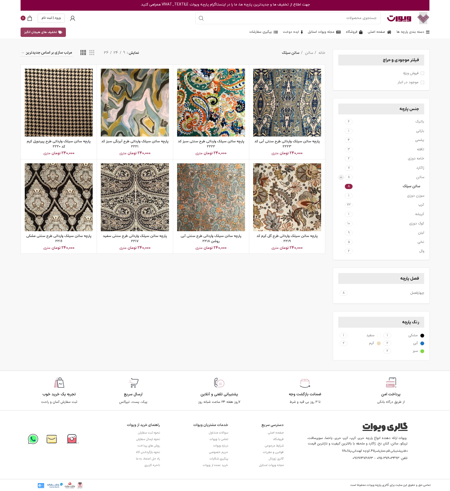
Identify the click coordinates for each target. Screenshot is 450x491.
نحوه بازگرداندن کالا (148, 452)
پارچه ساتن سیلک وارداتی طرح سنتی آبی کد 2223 (287, 144)
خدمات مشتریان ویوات (210, 425)
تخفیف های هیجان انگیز (40, 32)
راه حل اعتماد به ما (148, 458)
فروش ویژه (410, 73)
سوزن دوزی (415, 195)
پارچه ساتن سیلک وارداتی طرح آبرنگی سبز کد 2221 (134, 144)
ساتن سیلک (411, 186)
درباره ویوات (220, 445)
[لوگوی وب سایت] (423, 18)
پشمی (419, 140)
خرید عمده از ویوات (215, 465)
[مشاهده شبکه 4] (83, 52)
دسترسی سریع (272, 425)
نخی (420, 242)
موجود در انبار (408, 82)
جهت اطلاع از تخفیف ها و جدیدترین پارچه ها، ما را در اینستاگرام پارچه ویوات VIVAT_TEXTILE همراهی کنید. (225, 4)
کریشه (419, 214)
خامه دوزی (416, 158)
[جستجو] (201, 18)
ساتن (420, 177)
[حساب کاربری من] (72, 18)
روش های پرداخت (149, 445)
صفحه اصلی (276, 432)
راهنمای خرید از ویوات (143, 425)
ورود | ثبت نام (51, 18)
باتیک (419, 121)
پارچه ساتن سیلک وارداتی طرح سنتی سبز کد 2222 (211, 144)
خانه (321, 53)
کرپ (421, 205)
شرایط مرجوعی (274, 445)
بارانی (420, 131)
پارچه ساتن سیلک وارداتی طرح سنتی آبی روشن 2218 (211, 239)
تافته (420, 149)
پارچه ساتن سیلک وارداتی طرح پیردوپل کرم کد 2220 (59, 144)
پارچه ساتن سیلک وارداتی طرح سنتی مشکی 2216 (58, 239)
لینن (421, 232)
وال (421, 251)
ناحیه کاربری (152, 465)
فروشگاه (278, 439)
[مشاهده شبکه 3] (91, 52)
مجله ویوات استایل (271, 465)
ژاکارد (420, 168)
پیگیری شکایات (219, 458)
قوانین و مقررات (273, 452)
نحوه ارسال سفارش (148, 439)
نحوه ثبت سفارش (149, 432)
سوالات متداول (218, 432)
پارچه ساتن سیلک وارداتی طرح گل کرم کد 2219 (287, 239)
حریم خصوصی (218, 452)
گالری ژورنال (276, 458)
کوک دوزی (416, 223)
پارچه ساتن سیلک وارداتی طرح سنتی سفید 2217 (135, 239)
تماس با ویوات (219, 439)
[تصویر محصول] (287, 103)
